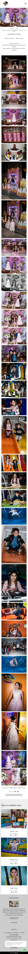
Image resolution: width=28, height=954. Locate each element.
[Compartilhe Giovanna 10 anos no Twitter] (15, 791)
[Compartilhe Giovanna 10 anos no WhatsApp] (12, 791)
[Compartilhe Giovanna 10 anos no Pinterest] (17, 791)
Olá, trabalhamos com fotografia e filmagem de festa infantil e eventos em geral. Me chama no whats (14, 944)
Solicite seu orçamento (14, 794)
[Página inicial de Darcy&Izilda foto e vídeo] (5, 4)
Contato (14, 947)
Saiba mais (14, 918)
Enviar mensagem (14, 934)
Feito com (14, 952)
